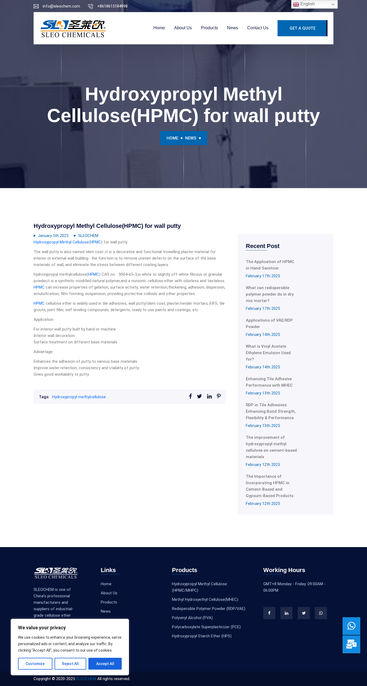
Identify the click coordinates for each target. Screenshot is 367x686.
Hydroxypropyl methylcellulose (79, 396)
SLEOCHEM (88, 235)
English (307, 4)
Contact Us (257, 28)
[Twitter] (304, 613)
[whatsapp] (321, 613)
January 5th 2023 (53, 235)
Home (159, 28)
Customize (35, 664)
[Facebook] (269, 613)
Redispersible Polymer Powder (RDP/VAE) (208, 608)
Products (209, 28)
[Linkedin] (286, 613)
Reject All (70, 664)
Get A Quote (302, 28)
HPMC (95, 242)
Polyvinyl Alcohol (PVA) (192, 617)
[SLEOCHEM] (73, 28)
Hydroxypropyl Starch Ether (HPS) (202, 636)
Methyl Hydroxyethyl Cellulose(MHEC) (205, 599)
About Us (183, 28)
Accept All (105, 664)
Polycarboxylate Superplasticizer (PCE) (206, 626)
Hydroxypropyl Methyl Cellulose (61, 242)
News (232, 28)
